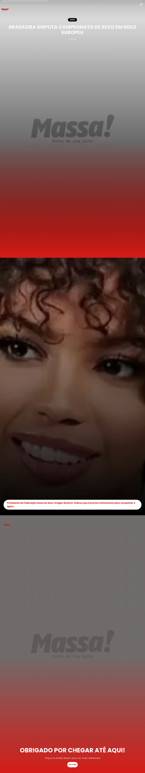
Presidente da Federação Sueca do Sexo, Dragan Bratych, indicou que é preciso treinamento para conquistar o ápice (71, 504)
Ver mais (72, 764)
